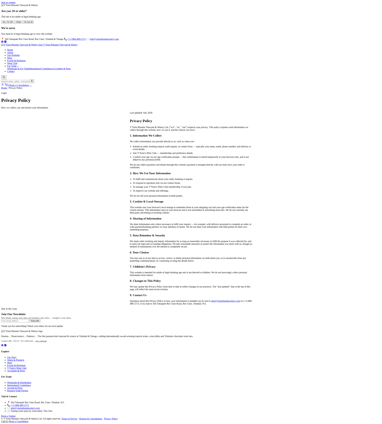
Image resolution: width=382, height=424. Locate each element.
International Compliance (41, 68)
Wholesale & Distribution (19, 382)
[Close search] (31, 81)
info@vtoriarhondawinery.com (104, 39)
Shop (9, 58)
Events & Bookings (16, 60)
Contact (10, 71)
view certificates (41, 341)
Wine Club (12, 63)
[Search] (3, 77)
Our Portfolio (13, 55)
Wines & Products (15, 360)
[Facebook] (2, 42)
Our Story (12, 357)
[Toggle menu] (30, 86)
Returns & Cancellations (90, 418)
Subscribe (35, 321)
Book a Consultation (19, 85)
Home (10, 50)
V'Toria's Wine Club (16, 368)
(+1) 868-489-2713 (77, 39)
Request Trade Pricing (17, 390)
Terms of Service (69, 418)
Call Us (4, 421)
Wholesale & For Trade (18, 68)
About (10, 52)
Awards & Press (14, 388)
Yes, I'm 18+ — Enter (11, 22)
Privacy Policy (111, 418)
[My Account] (2, 85)
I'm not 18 (28, 22)
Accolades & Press (62, 68)
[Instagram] (5, 42)
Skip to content (8, 2)
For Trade (12, 66)
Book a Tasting (8, 416)
